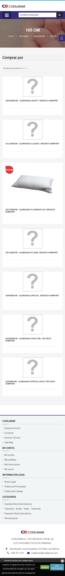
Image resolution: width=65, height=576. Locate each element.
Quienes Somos (12, 428)
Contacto (9, 433)
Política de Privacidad (15, 486)
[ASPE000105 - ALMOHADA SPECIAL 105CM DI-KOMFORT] (32, 281)
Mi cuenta (9, 455)
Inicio (11, 36)
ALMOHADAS (39, 36)
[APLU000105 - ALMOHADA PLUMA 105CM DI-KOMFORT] (32, 239)
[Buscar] (59, 15)
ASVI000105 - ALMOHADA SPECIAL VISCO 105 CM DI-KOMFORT (31, 382)
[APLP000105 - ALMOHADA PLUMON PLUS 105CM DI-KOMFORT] (32, 184)
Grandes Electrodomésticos (18, 504)
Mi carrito (9, 469)
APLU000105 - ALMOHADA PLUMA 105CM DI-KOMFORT (32, 253)
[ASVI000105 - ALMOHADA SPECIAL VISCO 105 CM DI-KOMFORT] (32, 367)
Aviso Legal (10, 482)
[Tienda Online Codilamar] (14, 6)
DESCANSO (24, 36)
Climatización (11, 518)
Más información (57, 567)
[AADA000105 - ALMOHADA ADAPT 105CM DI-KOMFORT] (32, 87)
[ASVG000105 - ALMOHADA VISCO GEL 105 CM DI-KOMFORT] (32, 324)
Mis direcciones (12, 464)
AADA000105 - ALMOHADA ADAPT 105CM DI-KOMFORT (32, 101)
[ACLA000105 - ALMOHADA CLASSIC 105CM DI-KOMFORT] (32, 130)
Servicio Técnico (12, 437)
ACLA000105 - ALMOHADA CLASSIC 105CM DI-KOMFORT (32, 144)
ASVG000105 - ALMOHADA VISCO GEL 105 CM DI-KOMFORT (29, 339)
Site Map (8, 442)
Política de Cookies (13, 491)
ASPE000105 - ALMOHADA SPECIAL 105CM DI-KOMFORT (32, 296)
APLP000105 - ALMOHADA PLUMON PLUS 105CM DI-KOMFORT (31, 211)
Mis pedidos (10, 459)
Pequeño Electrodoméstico (17, 513)
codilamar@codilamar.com (44, 553)
